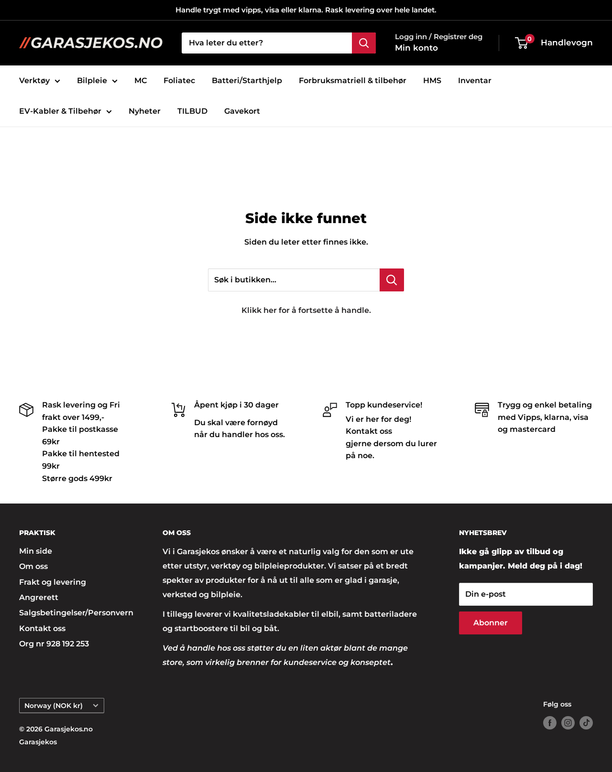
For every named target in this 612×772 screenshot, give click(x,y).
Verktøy (34, 80)
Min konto (416, 48)
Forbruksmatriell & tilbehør (352, 80)
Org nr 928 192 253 (54, 643)
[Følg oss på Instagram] (568, 722)
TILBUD (192, 111)
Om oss (33, 566)
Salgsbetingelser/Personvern (74, 612)
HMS (432, 80)
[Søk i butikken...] (392, 279)
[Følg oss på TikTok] (586, 722)
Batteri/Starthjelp (247, 80)
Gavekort (242, 111)
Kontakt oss (42, 628)
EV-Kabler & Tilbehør (60, 111)
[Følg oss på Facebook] (550, 722)
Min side (35, 551)
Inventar (475, 80)
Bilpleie (92, 80)
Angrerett (38, 597)
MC (140, 80)
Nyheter (145, 111)
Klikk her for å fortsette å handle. (306, 310)
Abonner (490, 622)
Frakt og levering (52, 582)
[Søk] (364, 43)
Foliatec (179, 80)
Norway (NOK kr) (53, 705)
